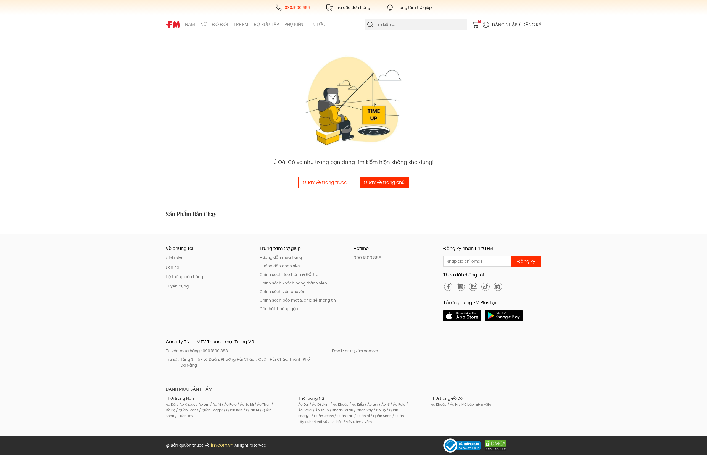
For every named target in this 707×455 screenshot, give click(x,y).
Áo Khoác (439, 404)
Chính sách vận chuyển (282, 291)
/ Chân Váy (363, 410)
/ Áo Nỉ (215, 404)
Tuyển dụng (177, 286)
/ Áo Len (202, 404)
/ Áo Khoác (185, 404)
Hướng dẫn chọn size (280, 266)
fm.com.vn (222, 445)
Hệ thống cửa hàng (184, 276)
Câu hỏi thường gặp (279, 309)
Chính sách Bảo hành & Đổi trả (289, 274)
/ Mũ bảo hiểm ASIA (474, 404)
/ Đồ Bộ (379, 410)
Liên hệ (172, 267)
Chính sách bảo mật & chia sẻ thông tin (298, 300)
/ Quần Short (381, 416)
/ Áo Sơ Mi (245, 404)
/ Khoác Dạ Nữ (341, 410)
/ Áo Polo (229, 404)
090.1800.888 (367, 258)
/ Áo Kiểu (356, 404)
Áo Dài (171, 404)
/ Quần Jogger (210, 410)
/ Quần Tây (183, 416)
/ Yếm (366, 421)
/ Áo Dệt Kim (319, 404)
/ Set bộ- (335, 421)
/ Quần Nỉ (251, 410)
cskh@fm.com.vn (361, 351)
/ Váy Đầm (352, 421)
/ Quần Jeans (186, 410)
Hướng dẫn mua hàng (281, 257)
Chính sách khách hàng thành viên (293, 283)
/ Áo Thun (262, 404)
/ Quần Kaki (233, 410)
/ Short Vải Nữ (315, 421)
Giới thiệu (175, 258)
